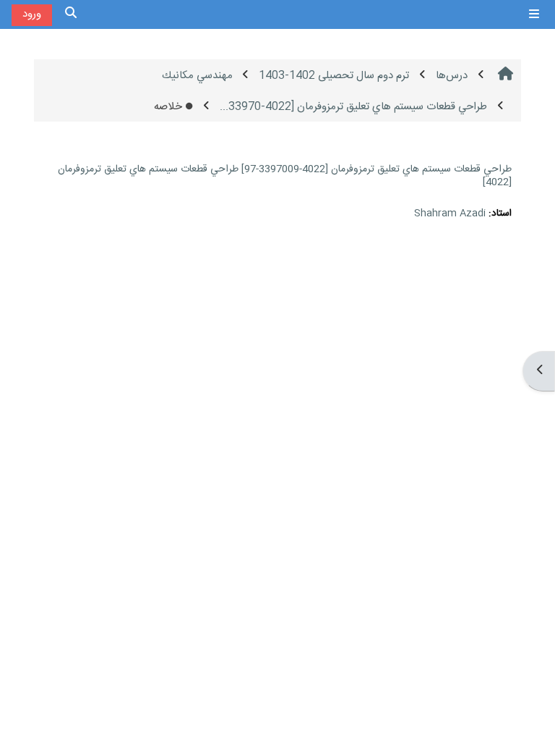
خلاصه (168, 107)
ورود (31, 14)
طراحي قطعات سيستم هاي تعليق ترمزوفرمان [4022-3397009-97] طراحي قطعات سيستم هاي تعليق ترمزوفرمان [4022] (285, 176)
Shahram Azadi (450, 213)
